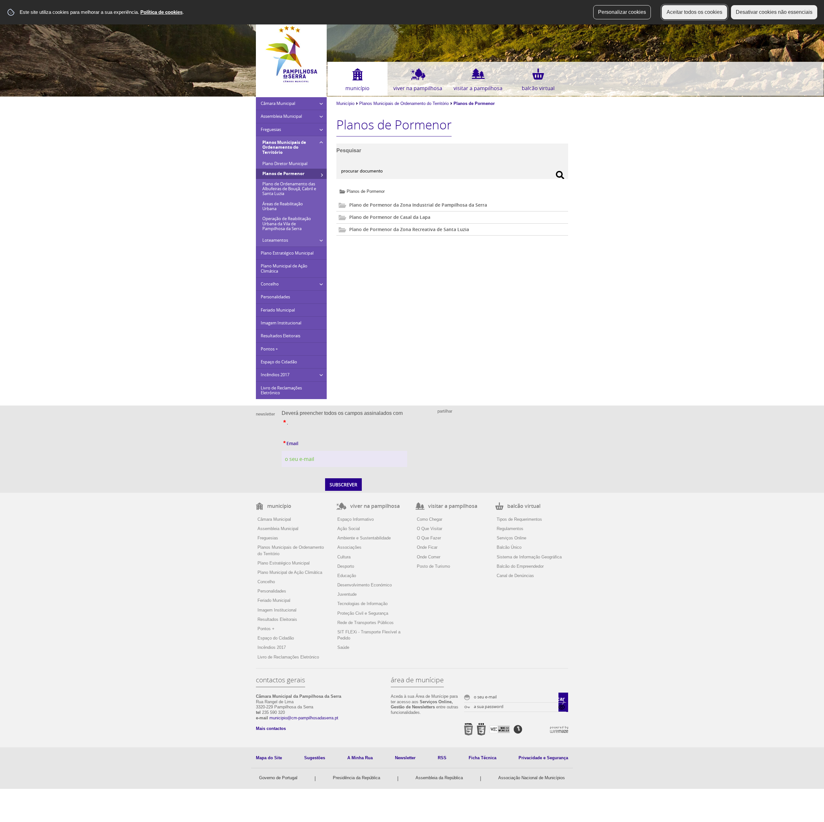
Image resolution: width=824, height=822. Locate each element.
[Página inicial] (291, 81)
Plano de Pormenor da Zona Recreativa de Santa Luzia (409, 229)
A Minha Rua (360, 757)
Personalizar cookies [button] (622, 12)
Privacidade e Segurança (543, 757)
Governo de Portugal (278, 777)
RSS (442, 757)
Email (305, 442)
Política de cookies (161, 12)
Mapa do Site (269, 757)
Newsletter (405, 757)
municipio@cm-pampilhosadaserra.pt (303, 717)
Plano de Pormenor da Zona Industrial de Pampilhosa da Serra (418, 205)
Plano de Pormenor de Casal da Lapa (389, 217)
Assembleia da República (439, 777)
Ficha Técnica (482, 757)
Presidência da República (356, 777)
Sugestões (314, 757)
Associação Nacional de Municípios (531, 777)
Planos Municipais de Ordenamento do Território (404, 103)
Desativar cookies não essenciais (774, 12)
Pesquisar (348, 150)
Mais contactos (271, 728)
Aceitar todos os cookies (694, 12)
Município (345, 103)
